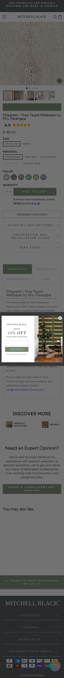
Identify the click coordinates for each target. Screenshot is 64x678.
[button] (17, 349)
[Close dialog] (60, 318)
